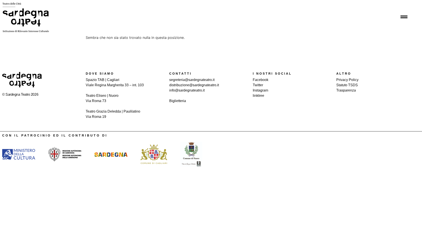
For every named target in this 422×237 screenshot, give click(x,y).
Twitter (258, 85)
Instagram (260, 90)
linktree (258, 95)
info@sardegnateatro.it (187, 90)
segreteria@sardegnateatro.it (192, 80)
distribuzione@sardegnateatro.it (194, 85)
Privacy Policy (347, 80)
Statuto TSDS (347, 85)
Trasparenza (346, 90)
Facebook (260, 80)
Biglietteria (177, 101)
